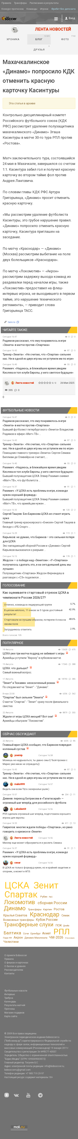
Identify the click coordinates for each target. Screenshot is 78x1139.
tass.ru (11, 322)
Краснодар (44, 914)
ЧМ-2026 (56, 937)
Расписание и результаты (44, 3)
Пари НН (7, 937)
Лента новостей (25, 382)
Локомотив (19, 902)
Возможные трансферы (18, 920)
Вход (72, 18)
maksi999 (19, 784)
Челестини (11, 942)
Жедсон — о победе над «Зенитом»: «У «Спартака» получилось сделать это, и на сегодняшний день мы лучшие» (37, 564)
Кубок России (47, 920)
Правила (6, 3)
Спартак (20, 894)
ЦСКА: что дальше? (15, 668)
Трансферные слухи (28, 924)
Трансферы (20, 3)
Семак (65, 915)
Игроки (44, 8)
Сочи (26, 933)
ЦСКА (17, 885)
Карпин (47, 909)
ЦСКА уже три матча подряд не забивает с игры (34, 653)
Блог (42, 38)
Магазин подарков (14, 1012)
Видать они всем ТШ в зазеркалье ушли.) (26, 789)
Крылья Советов (15, 915)
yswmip (18, 755)
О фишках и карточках (16, 962)
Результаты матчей (14, 1005)
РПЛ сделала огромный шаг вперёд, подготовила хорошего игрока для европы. (37, 815)
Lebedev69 (20, 808)
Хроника (13, 39)
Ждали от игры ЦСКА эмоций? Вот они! (28, 716)
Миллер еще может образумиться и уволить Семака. (32, 842)
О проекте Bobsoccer (15, 955)
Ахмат (46, 933)
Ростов (59, 909)
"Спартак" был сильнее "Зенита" (23, 697)
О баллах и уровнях (15, 966)
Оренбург (35, 933)
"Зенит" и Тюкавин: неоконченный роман (29, 682)
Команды (32, 8)
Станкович (70, 938)
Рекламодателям (13, 970)
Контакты (9, 973)
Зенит (46, 885)
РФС (51, 897)
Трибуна (8, 998)
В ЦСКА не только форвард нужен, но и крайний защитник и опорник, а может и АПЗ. (36, 869)
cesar (17, 862)
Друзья (42, 48)
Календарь (10, 1001)
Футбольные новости (15, 990)
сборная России (52, 903)
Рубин (43, 896)
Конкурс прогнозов (13, 8)
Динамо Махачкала (35, 937)
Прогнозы (9, 1009)
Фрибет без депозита (63, 8)
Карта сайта (10, 1016)
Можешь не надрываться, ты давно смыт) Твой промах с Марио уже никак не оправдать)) (35, 762)
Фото (68, 38)
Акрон (18, 937)
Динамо (15, 908)
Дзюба (66, 925)
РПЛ (62, 931)
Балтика (12, 933)
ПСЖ (58, 925)
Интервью (9, 994)
